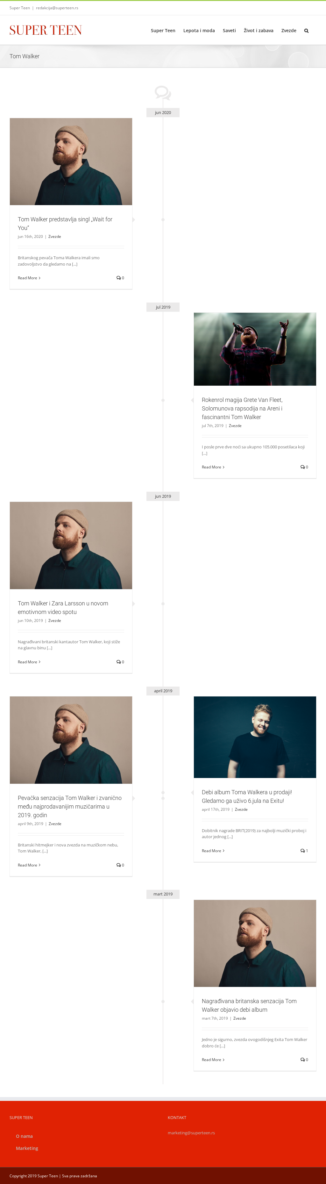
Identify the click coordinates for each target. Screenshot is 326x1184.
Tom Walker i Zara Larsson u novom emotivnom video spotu (63, 534)
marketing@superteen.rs (191, 1133)
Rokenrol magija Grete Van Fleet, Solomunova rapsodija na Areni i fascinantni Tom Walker (247, 338)
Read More (27, 278)
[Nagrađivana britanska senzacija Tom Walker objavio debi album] (255, 943)
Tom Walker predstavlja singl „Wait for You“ (63, 153)
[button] (306, 30)
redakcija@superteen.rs (57, 8)
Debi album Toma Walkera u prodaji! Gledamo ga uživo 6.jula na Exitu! (247, 726)
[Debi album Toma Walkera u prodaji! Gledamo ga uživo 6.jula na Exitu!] (255, 737)
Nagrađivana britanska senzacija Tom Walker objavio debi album (247, 932)
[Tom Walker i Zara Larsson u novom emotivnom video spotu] (71, 545)
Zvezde (71, 172)
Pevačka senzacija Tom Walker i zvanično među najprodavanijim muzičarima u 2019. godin (63, 729)
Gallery (78, 153)
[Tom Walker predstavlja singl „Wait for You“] (71, 161)
